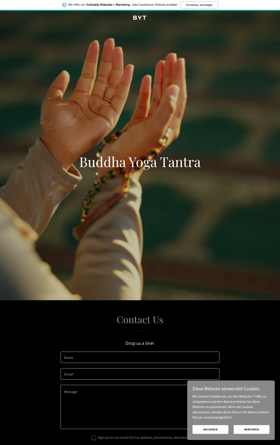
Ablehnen (210, 429)
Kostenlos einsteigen (199, 5)
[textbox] (140, 357)
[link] (140, 18)
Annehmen (251, 429)
